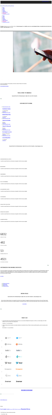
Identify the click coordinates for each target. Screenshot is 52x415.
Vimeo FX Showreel (6, 126)
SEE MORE (2, 86)
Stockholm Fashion (6, 108)
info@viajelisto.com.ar (45, 1)
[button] (3, 414)
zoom (3, 111)
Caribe (4, 409)
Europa (16, 409)
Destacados (11, 409)
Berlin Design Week (6, 114)
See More (2, 276)
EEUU (14, 409)
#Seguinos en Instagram (26, 390)
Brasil (1, 409)
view (5, 111)
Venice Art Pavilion (6, 120)
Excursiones (19, 409)
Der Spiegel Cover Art (7, 131)
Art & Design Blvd (6, 137)
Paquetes (23, 409)
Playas (28, 409)
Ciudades (8, 409)
